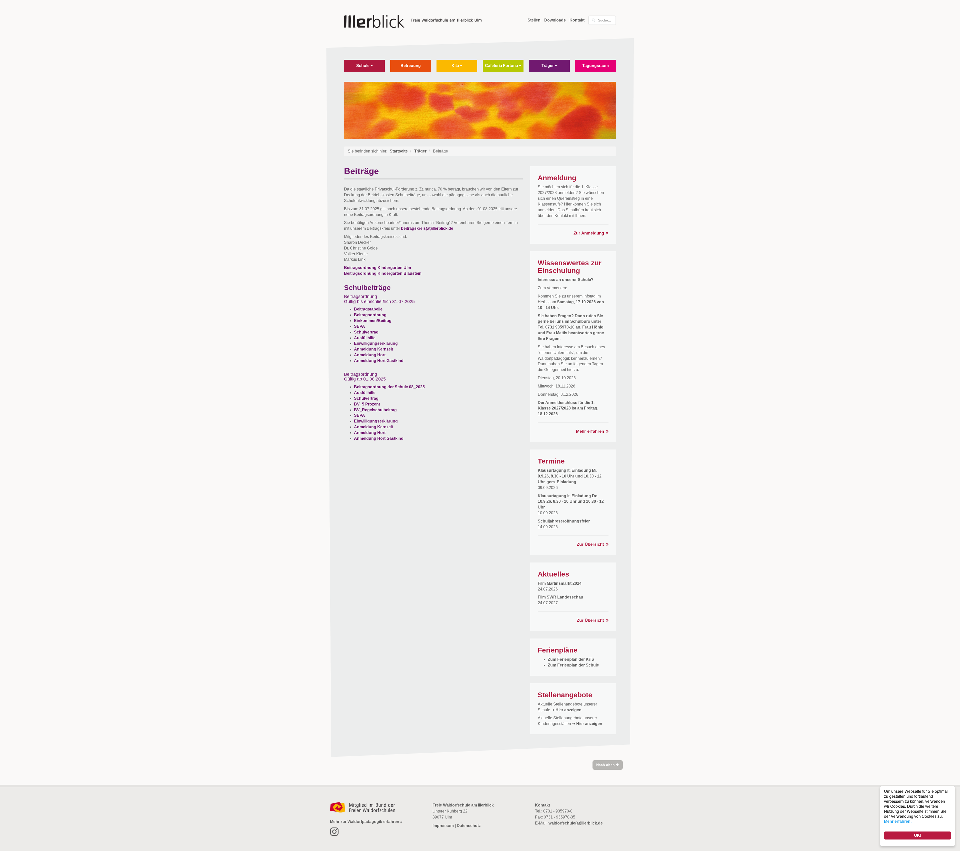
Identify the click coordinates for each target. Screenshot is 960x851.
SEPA (359, 326)
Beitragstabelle (368, 309)
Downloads (555, 20)
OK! (917, 835)
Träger (548, 66)
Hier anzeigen (569, 710)
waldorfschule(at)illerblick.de (575, 823)
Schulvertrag (366, 332)
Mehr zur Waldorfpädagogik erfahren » (366, 822)
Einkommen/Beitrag (373, 320)
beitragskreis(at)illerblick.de (427, 228)
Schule (363, 66)
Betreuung (410, 66)
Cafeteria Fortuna (502, 66)
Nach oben (606, 765)
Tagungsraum (595, 66)
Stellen (534, 20)
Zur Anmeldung (589, 233)
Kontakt (577, 20)
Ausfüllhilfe (365, 338)
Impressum (443, 826)
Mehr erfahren (590, 431)
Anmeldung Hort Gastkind (379, 360)
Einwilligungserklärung (376, 343)
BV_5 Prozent (367, 404)
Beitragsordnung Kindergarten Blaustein (383, 273)
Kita (456, 66)
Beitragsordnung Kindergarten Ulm (377, 268)
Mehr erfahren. (898, 821)
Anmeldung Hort (370, 355)
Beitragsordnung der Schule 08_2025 (389, 387)
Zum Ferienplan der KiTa (571, 659)
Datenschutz (469, 826)
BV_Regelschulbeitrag (375, 410)
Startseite (399, 151)
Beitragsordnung (370, 315)
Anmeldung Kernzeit (373, 349)
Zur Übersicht (590, 544)
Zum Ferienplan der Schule (573, 665)
